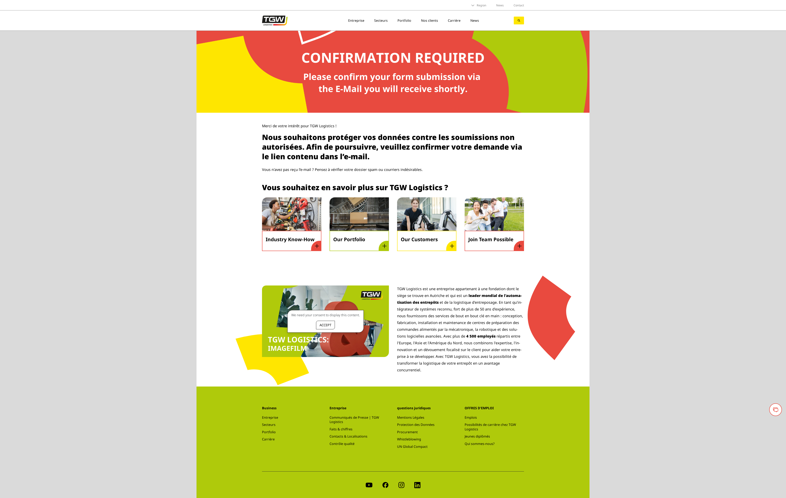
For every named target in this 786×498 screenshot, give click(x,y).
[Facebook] (385, 484)
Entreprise (356, 20)
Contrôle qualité (342, 443)
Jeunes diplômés (477, 436)
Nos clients (429, 20)
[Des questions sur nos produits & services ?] (775, 409)
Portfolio (404, 20)
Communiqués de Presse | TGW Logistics (354, 419)
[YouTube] (369, 484)
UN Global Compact (412, 446)
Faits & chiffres (341, 429)
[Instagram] (401, 484)
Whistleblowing (409, 439)
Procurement (407, 432)
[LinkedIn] (417, 484)
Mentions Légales (410, 417)
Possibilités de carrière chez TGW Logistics (490, 426)
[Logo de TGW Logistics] (275, 20)
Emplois (471, 417)
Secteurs (381, 20)
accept (325, 325)
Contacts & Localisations (348, 436)
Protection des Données (416, 424)
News (500, 5)
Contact (519, 5)
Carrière (454, 20)
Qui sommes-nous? (480, 443)
